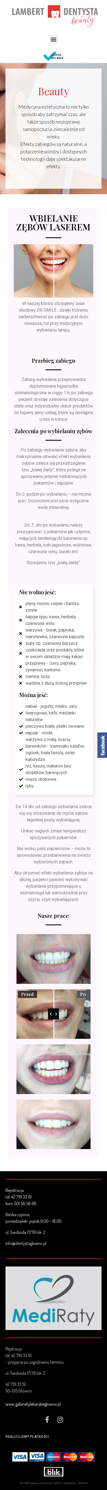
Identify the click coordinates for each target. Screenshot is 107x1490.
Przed (27, 994)
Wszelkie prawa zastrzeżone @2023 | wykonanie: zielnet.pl (54, 1483)
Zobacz (53, 1298)
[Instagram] (60, 1419)
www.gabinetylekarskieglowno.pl (33, 1404)
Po (83, 994)
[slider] (53, 1013)
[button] (53, 39)
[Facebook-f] (47, 1419)
